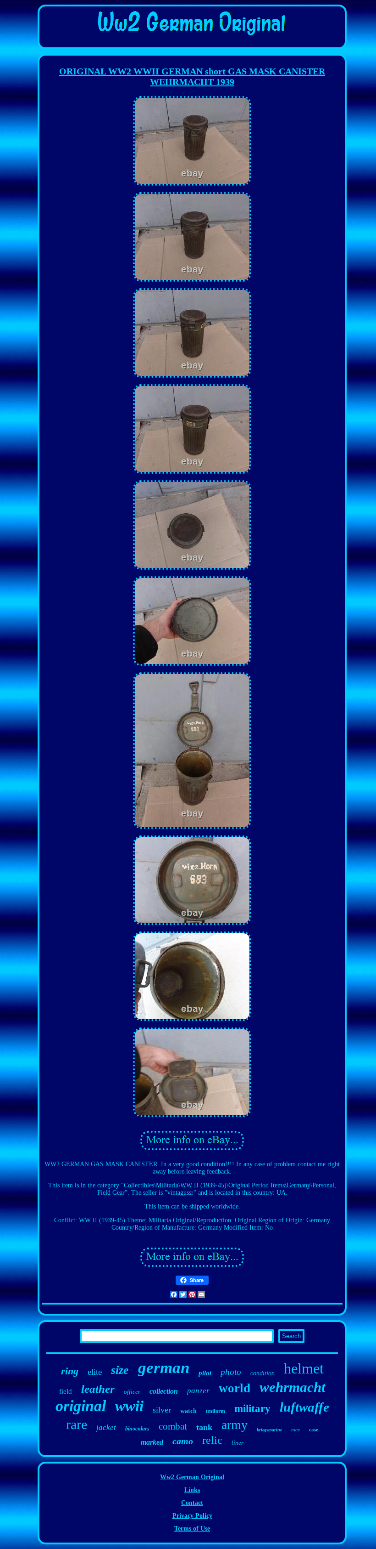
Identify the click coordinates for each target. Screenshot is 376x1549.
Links (192, 1490)
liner (237, 1442)
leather (98, 1389)
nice (295, 1429)
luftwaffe (304, 1407)
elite (95, 1372)
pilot (205, 1373)
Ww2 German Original (192, 1477)
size (120, 1370)
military (252, 1408)
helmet (304, 1368)
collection (163, 1391)
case (313, 1429)
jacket (106, 1427)
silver (162, 1409)
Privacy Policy (192, 1515)
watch (188, 1410)
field (65, 1391)
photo (231, 1372)
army (234, 1425)
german (163, 1368)
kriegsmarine (269, 1429)
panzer (198, 1390)
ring (69, 1371)
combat (173, 1426)
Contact (192, 1502)
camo (182, 1441)
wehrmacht (293, 1387)
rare (76, 1424)
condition (262, 1373)
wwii (129, 1406)
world (234, 1388)
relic (212, 1440)
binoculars (137, 1428)
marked (152, 1442)
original (80, 1405)
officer (132, 1391)
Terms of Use (192, 1528)
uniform (215, 1411)
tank (204, 1427)
